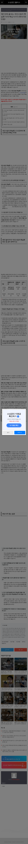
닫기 (8, 432)
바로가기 (20, 432)
